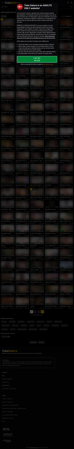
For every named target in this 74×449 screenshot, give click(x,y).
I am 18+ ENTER (37, 59)
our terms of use (48, 64)
